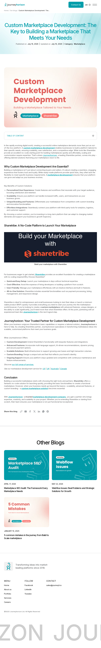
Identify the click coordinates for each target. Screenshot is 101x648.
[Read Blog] (26, 471)
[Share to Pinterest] (47, 411)
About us (7, 589)
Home (6, 10)
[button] (88, 4)
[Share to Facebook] (30, 411)
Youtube (28, 594)
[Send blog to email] (25, 411)
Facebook (29, 585)
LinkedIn (28, 589)
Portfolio (7, 594)
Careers (7, 602)
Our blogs (13, 10)
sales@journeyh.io (54, 585)
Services (7, 598)
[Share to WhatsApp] (43, 411)
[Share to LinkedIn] (39, 411)
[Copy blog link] (21, 411)
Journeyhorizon (50, 155)
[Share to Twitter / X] (34, 411)
